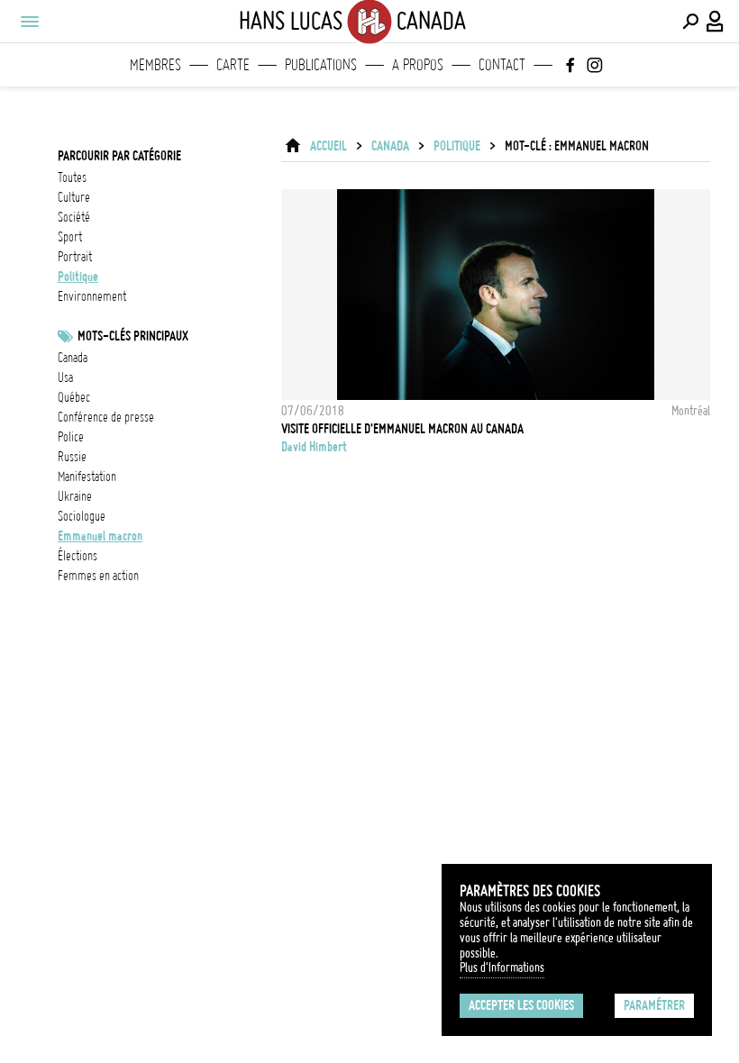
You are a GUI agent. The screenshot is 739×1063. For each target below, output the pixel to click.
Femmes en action (98, 576)
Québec (74, 397)
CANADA (72, 358)
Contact (502, 65)
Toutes (72, 177)
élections (77, 556)
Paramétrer (654, 1005)
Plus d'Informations (502, 967)
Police (71, 437)
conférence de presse (106, 417)
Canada (390, 146)
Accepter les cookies (521, 1005)
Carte (233, 65)
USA (65, 377)
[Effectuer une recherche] (690, 21)
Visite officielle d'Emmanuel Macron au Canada (402, 429)
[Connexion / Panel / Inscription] (715, 21)
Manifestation (87, 476)
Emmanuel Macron (100, 536)
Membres (155, 65)
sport (70, 237)
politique (78, 276)
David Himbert (314, 447)
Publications (321, 65)
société (74, 217)
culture (74, 197)
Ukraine (75, 496)
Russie (72, 457)
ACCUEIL (328, 146)
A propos (417, 65)
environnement (92, 296)
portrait (75, 257)
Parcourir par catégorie (119, 156)
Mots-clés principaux (133, 336)
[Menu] (29, 21)
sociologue (81, 516)
